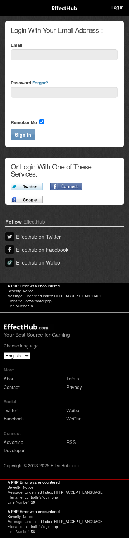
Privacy (74, 387)
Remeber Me (24, 122)
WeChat (74, 418)
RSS (71, 442)
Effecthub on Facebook (42, 249)
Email (16, 45)
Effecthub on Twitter (38, 236)
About (10, 378)
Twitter (10, 410)
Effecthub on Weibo (38, 262)
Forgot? (40, 82)
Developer (14, 450)
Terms (72, 378)
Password (29, 82)
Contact (12, 387)
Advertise (13, 442)
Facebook (14, 418)
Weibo (72, 410)
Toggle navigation (8, 7)
